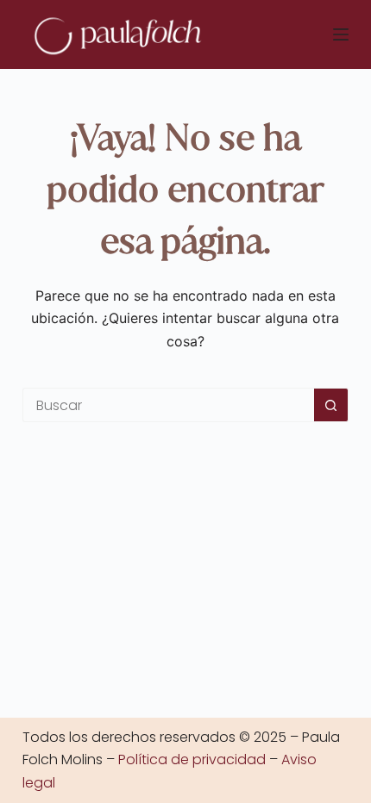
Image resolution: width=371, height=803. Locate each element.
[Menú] (341, 34)
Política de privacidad (192, 759)
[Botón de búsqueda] (331, 405)
